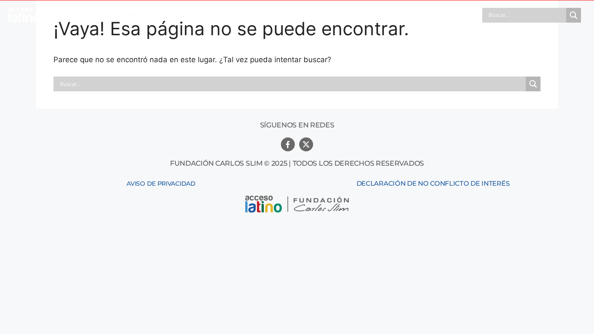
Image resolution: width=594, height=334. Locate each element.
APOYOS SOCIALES (323, 15)
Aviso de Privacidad (161, 183)
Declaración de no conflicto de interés (433, 183)
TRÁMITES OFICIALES (147, 15)
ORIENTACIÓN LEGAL (237, 15)
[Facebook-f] (288, 144)
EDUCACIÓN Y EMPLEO (412, 15)
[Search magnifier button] (573, 15)
